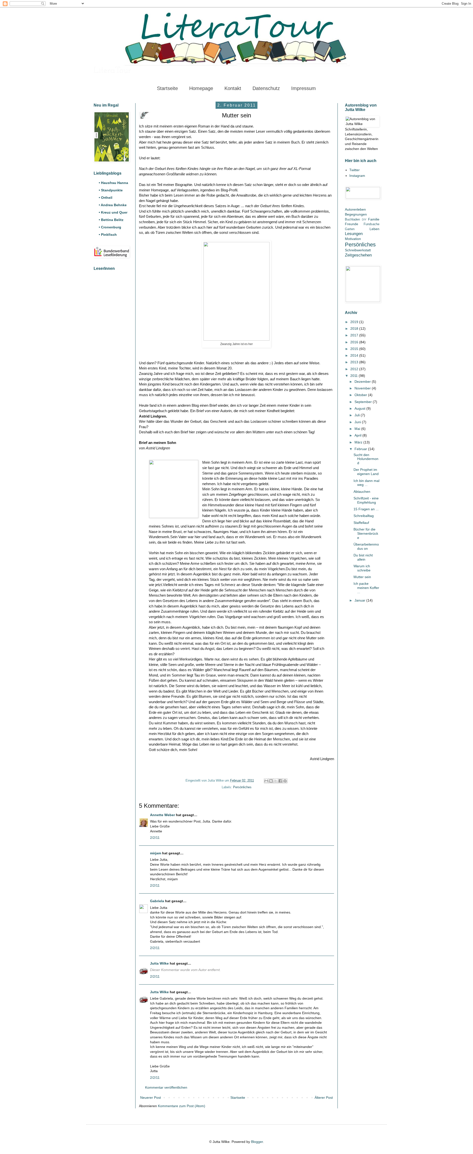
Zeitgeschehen (358, 255)
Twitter (354, 170)
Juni (358, 422)
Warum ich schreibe (362, 568)
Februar (361, 449)
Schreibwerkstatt (358, 250)
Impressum (303, 88)
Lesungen (354, 233)
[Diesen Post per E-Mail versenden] (266, 780)
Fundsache (371, 224)
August (360, 408)
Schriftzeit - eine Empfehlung (366, 500)
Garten (350, 229)
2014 (354, 355)
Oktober (361, 395)
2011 (354, 376)
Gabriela (157, 901)
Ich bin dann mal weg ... (366, 483)
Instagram (357, 176)
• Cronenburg (110, 227)
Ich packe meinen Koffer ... (366, 588)
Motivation (353, 239)
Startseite (167, 88)
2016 (354, 342)
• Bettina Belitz (111, 220)
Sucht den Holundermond (366, 459)
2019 (354, 322)
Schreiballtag (364, 516)
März (359, 442)
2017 (354, 335)
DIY (364, 219)
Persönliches (242, 787)
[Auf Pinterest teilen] (285, 780)
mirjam (155, 853)
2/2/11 (155, 838)
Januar (360, 600)
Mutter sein (362, 577)
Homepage (201, 88)
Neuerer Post (150, 1097)
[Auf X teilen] (275, 780)
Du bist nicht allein (363, 557)
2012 (354, 369)
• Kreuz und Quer (113, 212)
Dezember (363, 382)
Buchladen (352, 219)
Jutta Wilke (159, 963)
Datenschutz (266, 88)
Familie (373, 219)
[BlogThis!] (271, 780)
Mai (358, 429)
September (364, 402)
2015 (354, 349)
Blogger (257, 1142)
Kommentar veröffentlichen (166, 1087)
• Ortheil (105, 198)
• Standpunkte (111, 190)
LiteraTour (112, 70)
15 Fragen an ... (366, 509)
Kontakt (232, 88)
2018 (354, 328)
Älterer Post (324, 1097)
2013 (354, 362)
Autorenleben (355, 209)
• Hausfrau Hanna (113, 183)
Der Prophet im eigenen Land (366, 472)
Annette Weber (162, 815)
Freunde (351, 224)
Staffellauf (361, 523)
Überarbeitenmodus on (366, 546)
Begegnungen (356, 214)
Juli (358, 415)
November (363, 388)
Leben (374, 229)
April (358, 435)
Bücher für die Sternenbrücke (366, 533)
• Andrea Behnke (113, 205)
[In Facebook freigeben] (280, 780)
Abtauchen (362, 492)
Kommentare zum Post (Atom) (181, 1106)
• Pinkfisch (108, 235)
